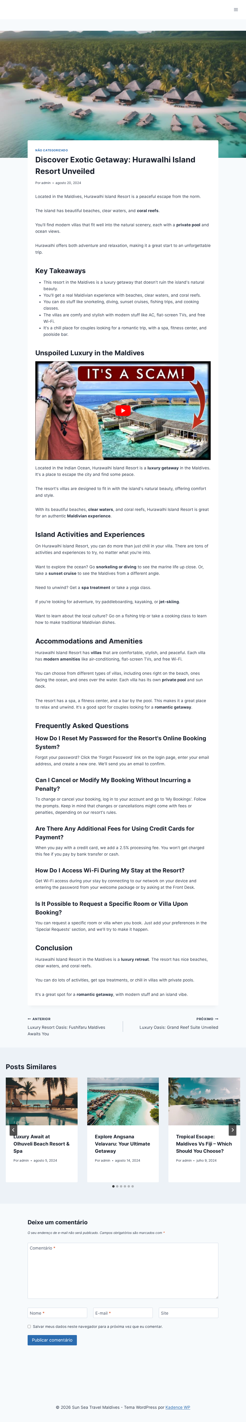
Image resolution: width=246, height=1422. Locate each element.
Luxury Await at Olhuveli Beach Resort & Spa (41, 1144)
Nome (37, 1313)
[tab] (113, 1186)
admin (46, 183)
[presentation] (42, 1101)
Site (164, 1313)
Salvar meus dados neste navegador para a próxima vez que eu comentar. (98, 1326)
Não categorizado (51, 150)
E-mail (103, 1313)
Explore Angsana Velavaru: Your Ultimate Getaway (122, 1144)
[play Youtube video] (123, 410)
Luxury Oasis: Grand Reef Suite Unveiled (179, 1023)
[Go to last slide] (13, 1130)
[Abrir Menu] (235, 9)
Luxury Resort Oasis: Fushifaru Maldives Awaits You (66, 1026)
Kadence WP (178, 1407)
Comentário (42, 1248)
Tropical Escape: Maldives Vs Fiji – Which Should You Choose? (204, 1144)
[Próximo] (232, 1130)
